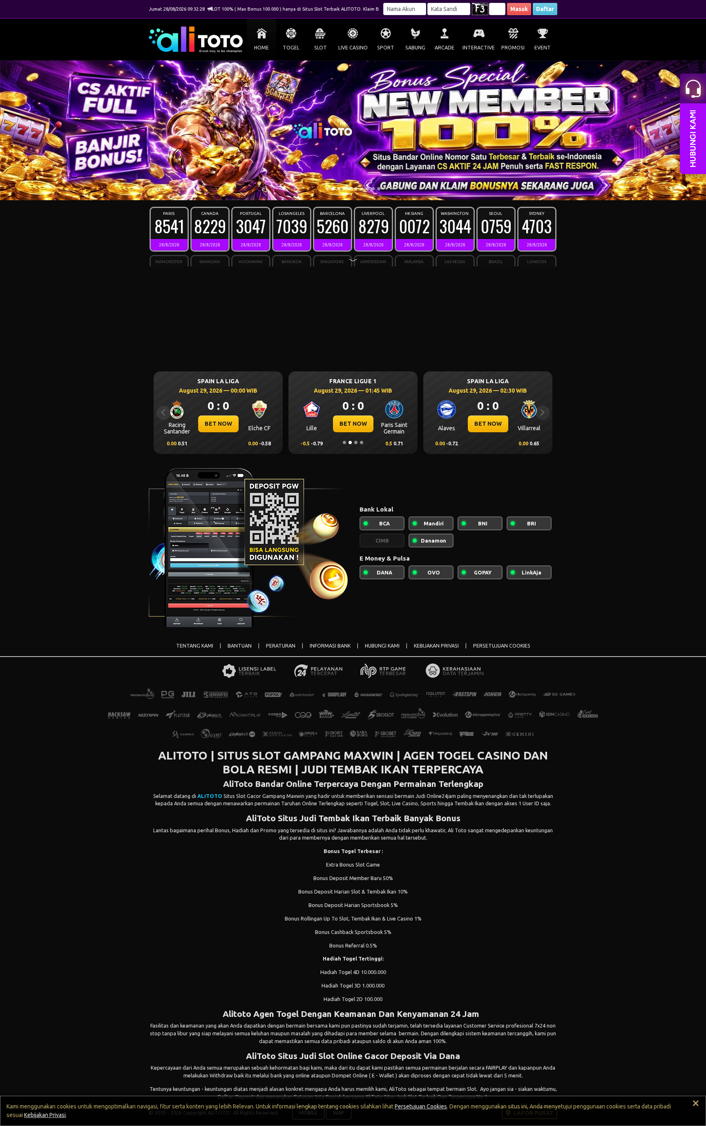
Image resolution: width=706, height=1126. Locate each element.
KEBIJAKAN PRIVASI (436, 645)
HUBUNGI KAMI (382, 645)
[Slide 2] (333, 188)
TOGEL (291, 47)
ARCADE (444, 47)
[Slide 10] (378, 188)
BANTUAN (240, 645)
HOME (261, 47)
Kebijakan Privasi (45, 1115)
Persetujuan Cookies (421, 1106)
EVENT (542, 47)
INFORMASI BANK (330, 645)
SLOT (320, 47)
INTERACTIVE (478, 47)
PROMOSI (513, 47)
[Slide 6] (355, 188)
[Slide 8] (367, 188)
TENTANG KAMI (194, 645)
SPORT (385, 47)
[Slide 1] (327, 188)
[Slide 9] (373, 188)
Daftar (545, 9)
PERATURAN (280, 645)
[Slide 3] (338, 188)
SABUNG (415, 47)
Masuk (519, 9)
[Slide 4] (344, 188)
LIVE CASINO (353, 47)
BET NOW (218, 423)
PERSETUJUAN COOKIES (501, 645)
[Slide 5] (350, 188)
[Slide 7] (361, 188)
